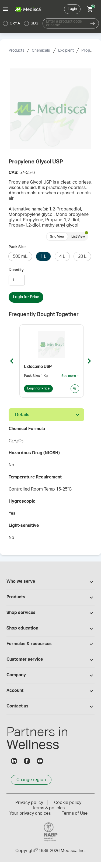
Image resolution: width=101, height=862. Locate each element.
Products (16, 50)
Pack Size (17, 247)
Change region (31, 780)
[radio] (5, 23)
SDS (34, 23)
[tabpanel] (50, 484)
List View (78, 236)
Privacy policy (29, 802)
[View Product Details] (75, 388)
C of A (15, 23)
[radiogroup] (20, 23)
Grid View (57, 236)
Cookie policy (67, 802)
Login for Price (26, 297)
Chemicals (41, 50)
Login (72, 9)
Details (22, 415)
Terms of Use (75, 813)
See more (70, 376)
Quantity (16, 270)
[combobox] (65, 23)
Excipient (66, 50)
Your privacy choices (30, 813)
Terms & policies (48, 808)
